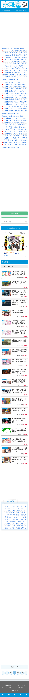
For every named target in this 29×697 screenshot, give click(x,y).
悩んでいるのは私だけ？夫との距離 (12, 116)
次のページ (14, 667)
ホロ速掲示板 (8, 685)
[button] (26, 222)
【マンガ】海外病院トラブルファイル (13, 82)
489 (11, 673)
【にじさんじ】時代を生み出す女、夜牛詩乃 (16, 106)
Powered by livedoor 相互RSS (10, 79)
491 (18, 673)
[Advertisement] (14, 30)
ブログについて (21, 685)
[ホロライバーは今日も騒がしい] (14, 243)
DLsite (23, 233)
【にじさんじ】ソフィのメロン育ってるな (15, 52)
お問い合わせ (21, 687)
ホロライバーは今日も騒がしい (11, 253)
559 (22, 673)
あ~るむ (6, 255)
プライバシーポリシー (8, 687)
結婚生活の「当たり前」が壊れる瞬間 (13, 48)
